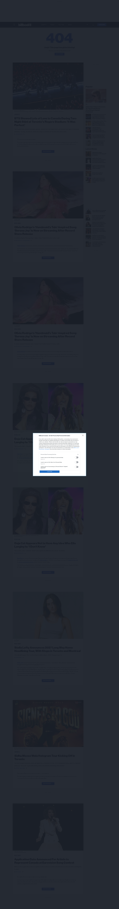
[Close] (83, 435)
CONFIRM (49, 471)
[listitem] (59, 454)
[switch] (76, 457)
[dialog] (59, 454)
